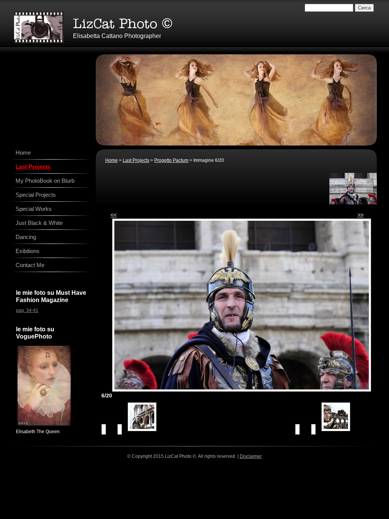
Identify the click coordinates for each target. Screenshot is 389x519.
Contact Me (30, 265)
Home (111, 160)
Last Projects (136, 160)
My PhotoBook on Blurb (45, 180)
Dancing (26, 237)
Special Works (34, 209)
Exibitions (28, 251)
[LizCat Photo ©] (39, 27)
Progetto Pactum (171, 160)
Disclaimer (251, 456)
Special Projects (36, 194)
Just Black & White (39, 223)
